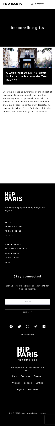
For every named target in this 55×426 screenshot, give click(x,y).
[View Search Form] (32, 4)
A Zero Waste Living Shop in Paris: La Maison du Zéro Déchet (27, 76)
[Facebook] (11, 326)
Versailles (33, 389)
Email (28, 301)
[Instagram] (27, 326)
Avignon (16, 383)
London (28, 383)
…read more (41, 111)
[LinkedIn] (44, 326)
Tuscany (38, 376)
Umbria (39, 383)
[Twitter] (19, 326)
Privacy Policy (27, 334)
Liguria (20, 389)
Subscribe (39, 4)
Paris (14, 376)
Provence (26, 376)
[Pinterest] (36, 326)
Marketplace (27, 359)
